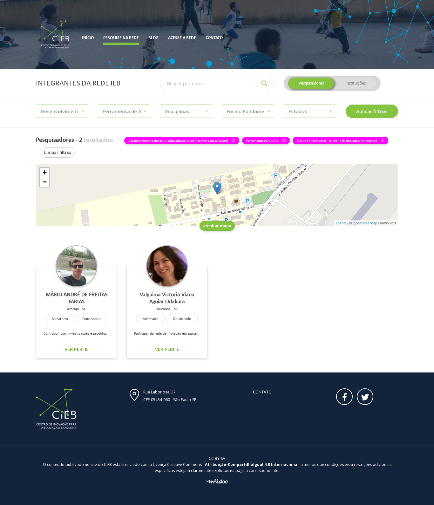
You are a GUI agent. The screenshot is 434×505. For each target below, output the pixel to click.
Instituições (355, 83)
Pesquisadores (311, 83)
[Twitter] (365, 396)
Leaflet (341, 222)
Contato (262, 392)
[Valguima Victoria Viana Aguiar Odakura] (217, 188)
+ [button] (45, 172)
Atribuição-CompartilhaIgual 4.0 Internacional (252, 464)
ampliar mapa (217, 226)
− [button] (45, 182)
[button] (62, 111)
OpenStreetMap (365, 222)
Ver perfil (76, 349)
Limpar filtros (57, 152)
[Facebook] (344, 396)
